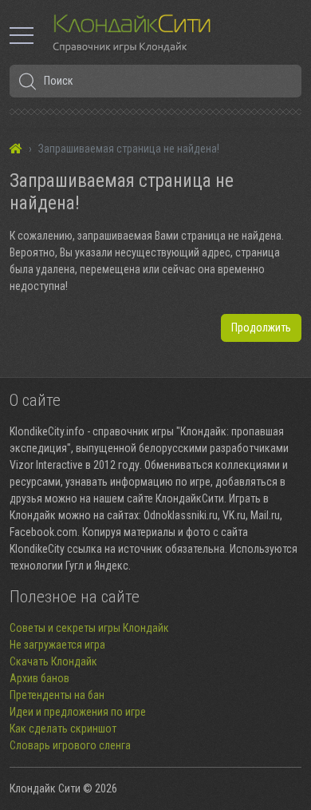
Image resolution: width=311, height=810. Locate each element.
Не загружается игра (57, 644)
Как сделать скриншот (63, 728)
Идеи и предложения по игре (78, 711)
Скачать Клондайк (53, 661)
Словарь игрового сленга (70, 745)
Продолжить (261, 327)
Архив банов (39, 678)
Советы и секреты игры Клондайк (89, 627)
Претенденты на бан (57, 695)
